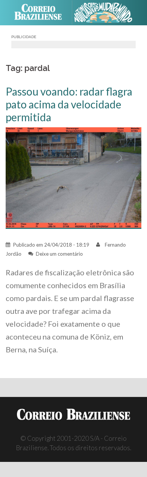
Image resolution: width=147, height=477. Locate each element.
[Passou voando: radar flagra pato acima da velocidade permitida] (73, 177)
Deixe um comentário (59, 254)
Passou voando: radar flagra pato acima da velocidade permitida (69, 104)
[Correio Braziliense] (41, 12)
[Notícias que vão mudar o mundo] (106, 12)
